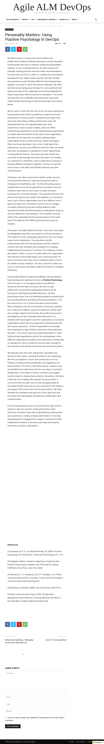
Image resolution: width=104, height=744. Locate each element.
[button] (96, 19)
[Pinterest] (19, 49)
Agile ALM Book (12, 19)
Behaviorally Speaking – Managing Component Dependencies (19, 641)
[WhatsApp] (25, 49)
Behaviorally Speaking (46, 19)
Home (7, 26)
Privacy (71, 742)
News (74, 19)
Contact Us (63, 19)
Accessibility (80, 742)
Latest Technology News (55, 640)
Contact (90, 742)
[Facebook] (7, 49)
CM (32, 19)
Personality (16, 26)
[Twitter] (13, 49)
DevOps (25, 19)
